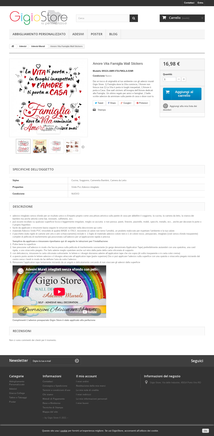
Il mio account (86, 376)
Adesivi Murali (38, 46)
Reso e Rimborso (52, 403)
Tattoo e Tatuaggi (18, 397)
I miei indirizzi (83, 394)
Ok (205, 430)
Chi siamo (48, 394)
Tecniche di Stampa (53, 407)
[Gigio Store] (40, 17)
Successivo (83, 146)
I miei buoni (82, 403)
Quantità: (167, 74)
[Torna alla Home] (13, 46)
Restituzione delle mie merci (91, 386)
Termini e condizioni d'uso (56, 390)
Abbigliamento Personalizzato (39, 34)
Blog (113, 34)
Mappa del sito (50, 412)
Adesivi (78, 34)
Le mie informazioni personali (91, 399)
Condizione (99, 76)
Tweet (100, 103)
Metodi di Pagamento (54, 399)
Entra (200, 3)
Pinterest (143, 103)
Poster (96, 34)
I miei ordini (82, 381)
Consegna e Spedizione (55, 386)
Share (112, 103)
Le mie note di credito (87, 390)
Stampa (102, 110)
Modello (97, 71)
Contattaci (189, 3)
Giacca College (17, 393)
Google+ (127, 103)
